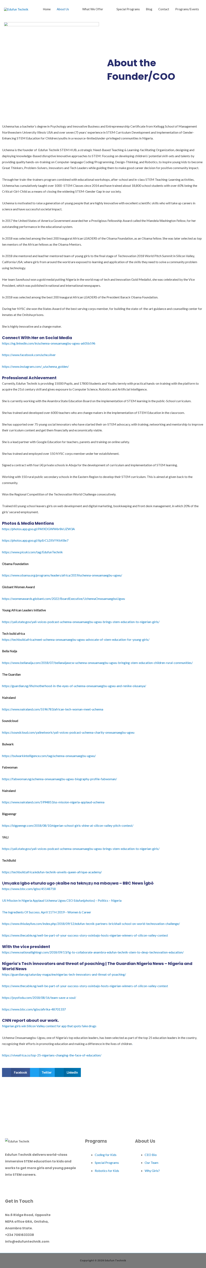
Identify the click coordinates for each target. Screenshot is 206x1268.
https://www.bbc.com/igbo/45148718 (29, 889)
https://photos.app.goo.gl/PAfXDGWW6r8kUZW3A (38, 529)
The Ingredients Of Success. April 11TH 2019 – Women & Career (46, 912)
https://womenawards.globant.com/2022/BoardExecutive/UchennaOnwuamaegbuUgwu (63, 598)
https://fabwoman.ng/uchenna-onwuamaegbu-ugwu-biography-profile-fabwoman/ (59, 779)
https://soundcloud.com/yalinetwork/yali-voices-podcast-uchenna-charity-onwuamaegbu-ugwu (68, 732)
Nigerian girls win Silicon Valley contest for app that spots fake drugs (49, 1026)
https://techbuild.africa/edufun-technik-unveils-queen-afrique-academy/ (52, 872)
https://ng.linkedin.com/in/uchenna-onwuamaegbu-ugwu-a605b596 (48, 343)
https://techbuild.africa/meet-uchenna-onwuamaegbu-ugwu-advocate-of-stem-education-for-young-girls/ (75, 639)
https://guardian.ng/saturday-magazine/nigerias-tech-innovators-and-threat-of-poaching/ (64, 974)
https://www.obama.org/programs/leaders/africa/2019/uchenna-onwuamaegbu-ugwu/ (62, 575)
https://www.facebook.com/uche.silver (29, 355)
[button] (16, 1072)
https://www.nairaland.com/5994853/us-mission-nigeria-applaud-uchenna (53, 802)
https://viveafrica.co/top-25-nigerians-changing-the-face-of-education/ (51, 1055)
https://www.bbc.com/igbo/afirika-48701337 (34, 1009)
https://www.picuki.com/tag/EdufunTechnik (32, 552)
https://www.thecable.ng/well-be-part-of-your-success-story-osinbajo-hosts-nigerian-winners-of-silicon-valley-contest (85, 935)
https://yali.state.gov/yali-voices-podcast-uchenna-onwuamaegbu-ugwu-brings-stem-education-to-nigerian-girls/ (81, 622)
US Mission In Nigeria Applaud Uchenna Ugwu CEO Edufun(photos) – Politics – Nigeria (62, 900)
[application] (71, 9)
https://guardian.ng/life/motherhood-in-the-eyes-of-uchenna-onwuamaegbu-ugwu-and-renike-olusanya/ (74, 686)
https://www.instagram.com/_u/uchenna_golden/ (35, 366)
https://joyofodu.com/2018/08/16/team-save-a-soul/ (39, 997)
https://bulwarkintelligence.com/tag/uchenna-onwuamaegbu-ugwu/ (49, 756)
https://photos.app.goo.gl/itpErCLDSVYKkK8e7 (35, 540)
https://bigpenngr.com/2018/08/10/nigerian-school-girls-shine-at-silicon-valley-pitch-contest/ (67, 825)
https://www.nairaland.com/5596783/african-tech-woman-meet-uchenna (52, 709)
